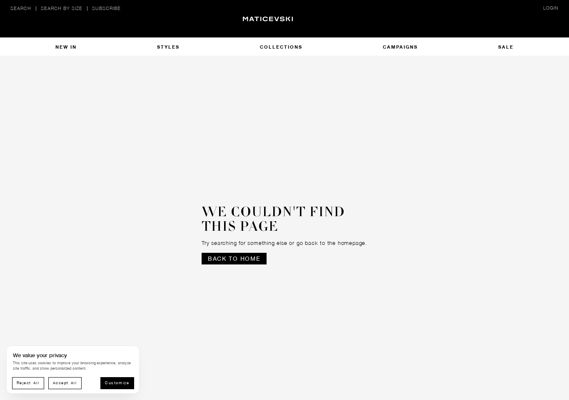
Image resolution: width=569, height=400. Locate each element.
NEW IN (66, 46)
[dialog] (73, 370)
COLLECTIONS (281, 46)
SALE (506, 46)
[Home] (284, 25)
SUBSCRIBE (106, 8)
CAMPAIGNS (400, 46)
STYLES (168, 46)
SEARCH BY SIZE (61, 8)
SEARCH (20, 8)
